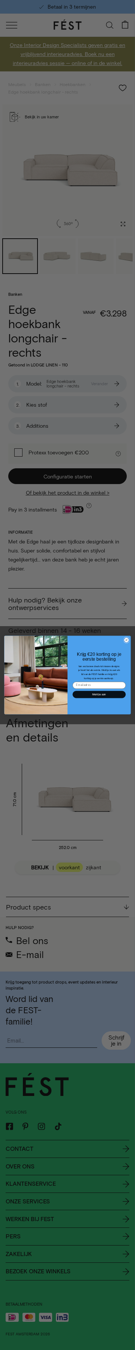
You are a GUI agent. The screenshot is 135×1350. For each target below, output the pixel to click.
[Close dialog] (126, 640)
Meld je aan (99, 694)
